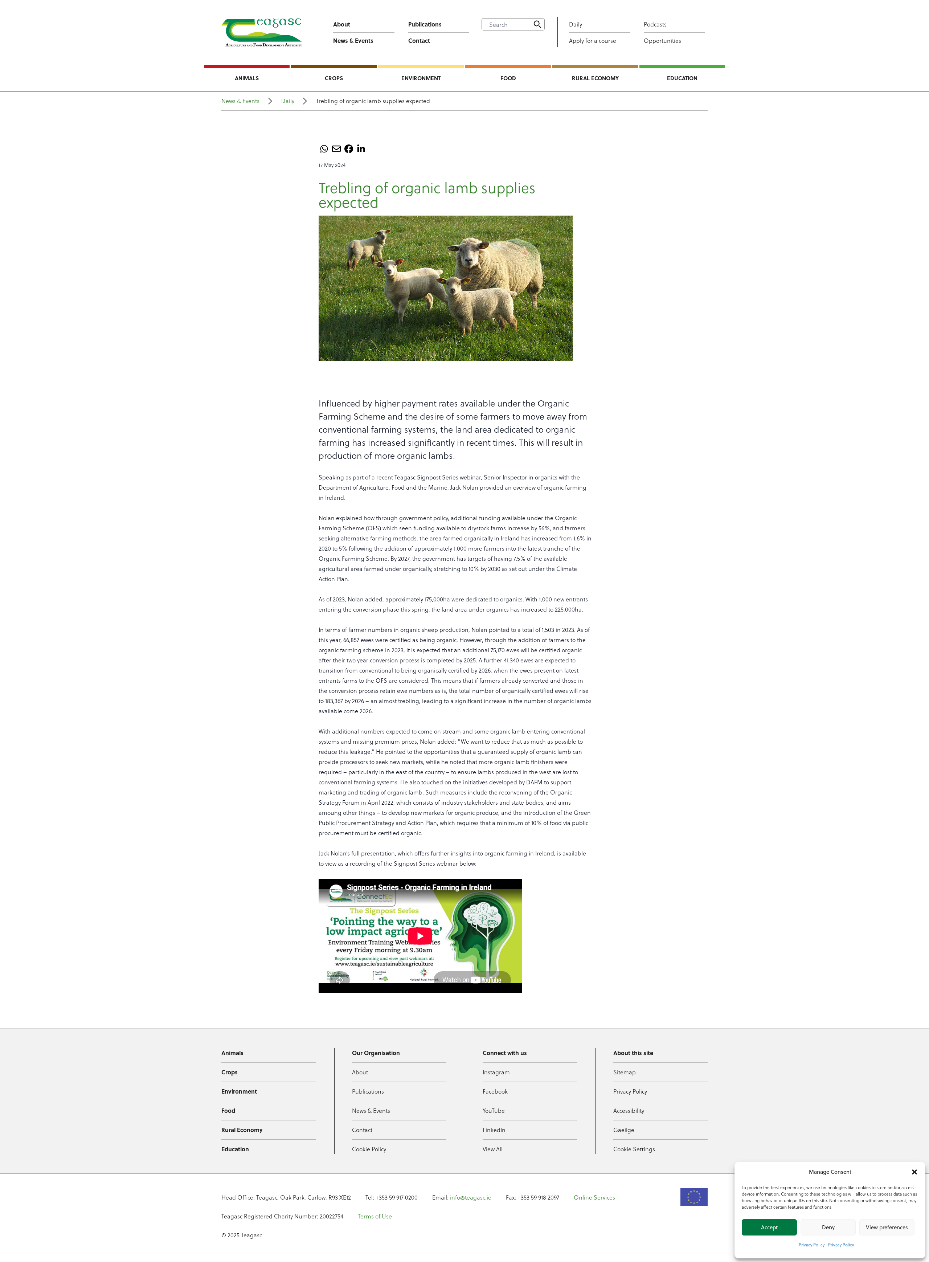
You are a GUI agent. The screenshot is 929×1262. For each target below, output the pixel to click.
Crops (334, 78)
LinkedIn (494, 1130)
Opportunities (662, 40)
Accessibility (628, 1110)
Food (508, 78)
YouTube (494, 1110)
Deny (828, 1227)
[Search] (537, 24)
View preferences (887, 1227)
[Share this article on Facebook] (348, 148)
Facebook (495, 1091)
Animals (247, 78)
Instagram (496, 1072)
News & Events (353, 40)
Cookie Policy (369, 1149)
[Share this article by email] (336, 148)
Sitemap (624, 1072)
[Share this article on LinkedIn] (361, 148)
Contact (419, 40)
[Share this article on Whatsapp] (324, 148)
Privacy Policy (811, 1244)
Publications (425, 24)
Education (682, 78)
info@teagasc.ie (470, 1197)
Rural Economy (595, 78)
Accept (769, 1227)
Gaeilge (623, 1130)
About (341, 24)
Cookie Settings (634, 1149)
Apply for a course (592, 40)
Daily (575, 24)
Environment (421, 78)
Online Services (594, 1197)
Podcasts (655, 24)
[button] (914, 1172)
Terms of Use (375, 1216)
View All (493, 1149)
